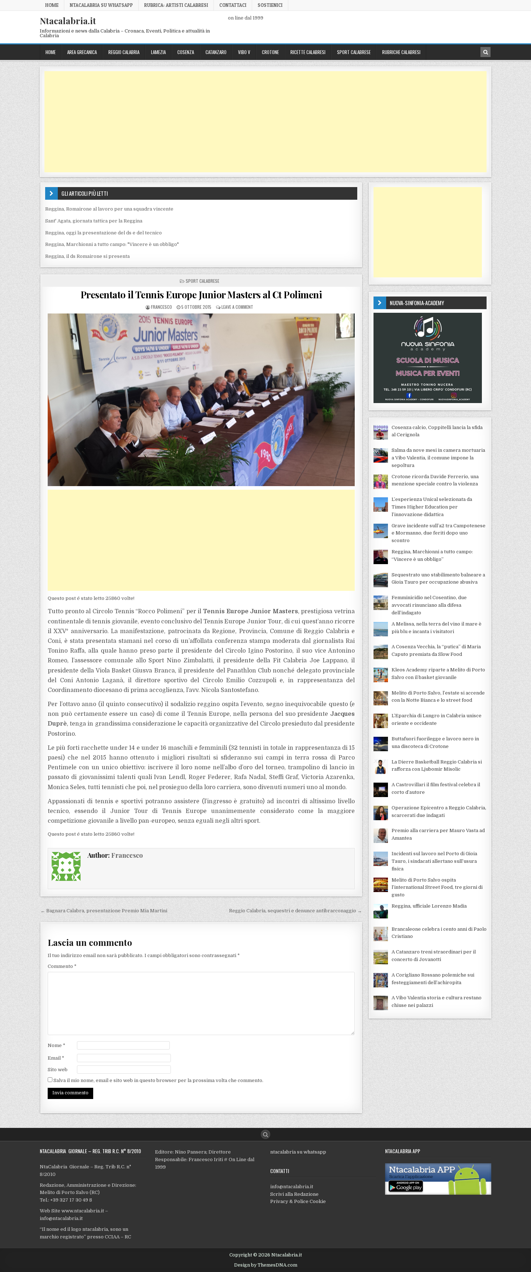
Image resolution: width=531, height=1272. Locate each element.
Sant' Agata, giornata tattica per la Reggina (93, 221)
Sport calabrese (354, 52)
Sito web (58, 1069)
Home (52, 5)
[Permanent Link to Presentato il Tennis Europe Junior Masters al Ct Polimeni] (201, 399)
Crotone (270, 52)
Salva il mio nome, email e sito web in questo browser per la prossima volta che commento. (158, 1080)
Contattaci (232, 5)
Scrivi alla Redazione (294, 1194)
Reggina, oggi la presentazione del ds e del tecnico (103, 232)
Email (56, 1058)
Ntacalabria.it (68, 20)
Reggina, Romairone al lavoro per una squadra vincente (109, 209)
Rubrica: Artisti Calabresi (176, 5)
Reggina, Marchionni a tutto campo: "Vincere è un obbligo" (112, 244)
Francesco (161, 307)
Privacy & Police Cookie (298, 1201)
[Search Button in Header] (485, 52)
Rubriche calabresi (401, 52)
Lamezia (158, 52)
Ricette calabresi (307, 52)
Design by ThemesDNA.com (265, 1265)
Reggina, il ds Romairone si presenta (87, 256)
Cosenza (185, 52)
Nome (56, 1045)
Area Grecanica (82, 52)
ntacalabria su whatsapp (298, 1152)
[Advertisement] (261, 121)
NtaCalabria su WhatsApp (101, 5)
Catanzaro (216, 52)
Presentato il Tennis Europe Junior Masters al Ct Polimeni (201, 294)
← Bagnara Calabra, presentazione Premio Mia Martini (103, 910)
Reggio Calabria (123, 52)
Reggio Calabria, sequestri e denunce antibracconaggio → (295, 910)
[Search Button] (265, 1134)
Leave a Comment (237, 307)
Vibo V (244, 52)
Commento (62, 966)
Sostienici (270, 5)
